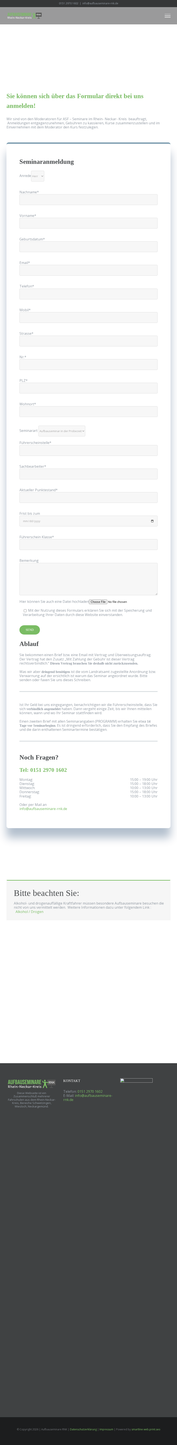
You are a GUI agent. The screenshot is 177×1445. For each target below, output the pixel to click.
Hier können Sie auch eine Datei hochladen (54, 601)
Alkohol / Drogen (29, 911)
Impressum (106, 1429)
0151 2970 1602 (68, 3)
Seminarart (28, 430)
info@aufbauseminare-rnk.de (87, 1097)
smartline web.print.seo (145, 1429)
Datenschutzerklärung (83, 1429)
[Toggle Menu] (167, 15)
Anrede (25, 175)
